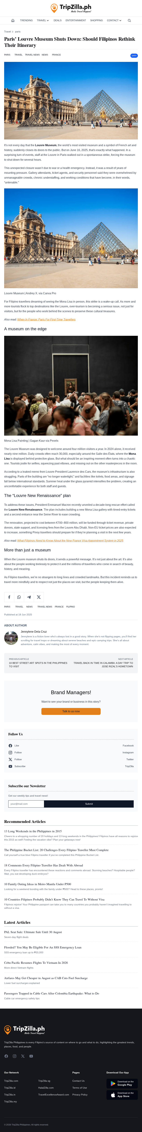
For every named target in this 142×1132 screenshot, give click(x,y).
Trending (26, 20)
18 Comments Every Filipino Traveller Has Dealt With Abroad (43, 865)
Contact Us (78, 1080)
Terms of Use (79, 1087)
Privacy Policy (79, 1094)
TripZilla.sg (44, 1080)
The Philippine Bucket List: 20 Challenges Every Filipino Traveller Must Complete (56, 850)
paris (17, 31)
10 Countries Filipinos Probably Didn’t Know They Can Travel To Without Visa (54, 899)
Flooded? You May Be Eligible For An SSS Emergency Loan (42, 947)
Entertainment (76, 20)
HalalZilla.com (46, 1087)
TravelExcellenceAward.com (53, 1094)
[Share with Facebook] (9, 597)
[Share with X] (39, 597)
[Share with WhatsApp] (19, 597)
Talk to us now (71, 711)
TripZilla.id (9, 1087)
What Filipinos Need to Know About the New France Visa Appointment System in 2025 (70, 540)
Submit (89, 803)
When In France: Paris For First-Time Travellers (46, 319)
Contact (113, 20)
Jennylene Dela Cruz (34, 631)
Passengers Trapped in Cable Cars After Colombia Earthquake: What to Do (51, 993)
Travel (41, 20)
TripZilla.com (11, 1080)
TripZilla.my (10, 1101)
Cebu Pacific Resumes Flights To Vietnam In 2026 (36, 962)
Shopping (96, 20)
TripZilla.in (9, 1094)
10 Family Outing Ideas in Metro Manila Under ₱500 (37, 884)
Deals (57, 20)
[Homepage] (13, 20)
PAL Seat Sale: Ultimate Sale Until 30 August (33, 932)
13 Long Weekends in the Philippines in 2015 (33, 831)
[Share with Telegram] (29, 597)
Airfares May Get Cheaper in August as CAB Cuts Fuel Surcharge (46, 978)
